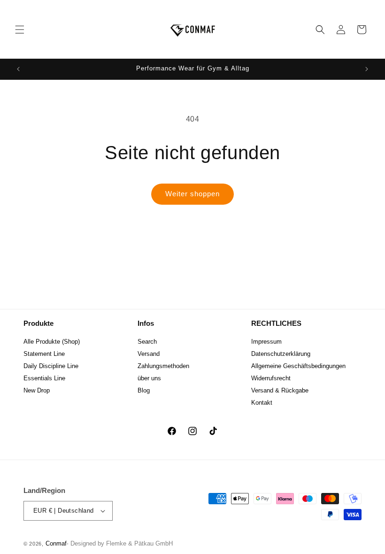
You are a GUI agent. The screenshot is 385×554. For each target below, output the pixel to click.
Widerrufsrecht (271, 378)
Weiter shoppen (192, 194)
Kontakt (261, 402)
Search (147, 341)
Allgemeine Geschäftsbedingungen (298, 365)
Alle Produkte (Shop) (51, 341)
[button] (19, 29)
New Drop (36, 390)
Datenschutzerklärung (280, 353)
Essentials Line (44, 378)
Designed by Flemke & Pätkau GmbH (121, 543)
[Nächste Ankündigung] (366, 69)
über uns (149, 378)
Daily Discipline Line (50, 365)
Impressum (266, 341)
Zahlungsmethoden (163, 365)
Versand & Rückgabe (279, 390)
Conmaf (56, 543)
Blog (144, 390)
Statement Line (44, 353)
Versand (149, 353)
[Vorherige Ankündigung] (18, 69)
